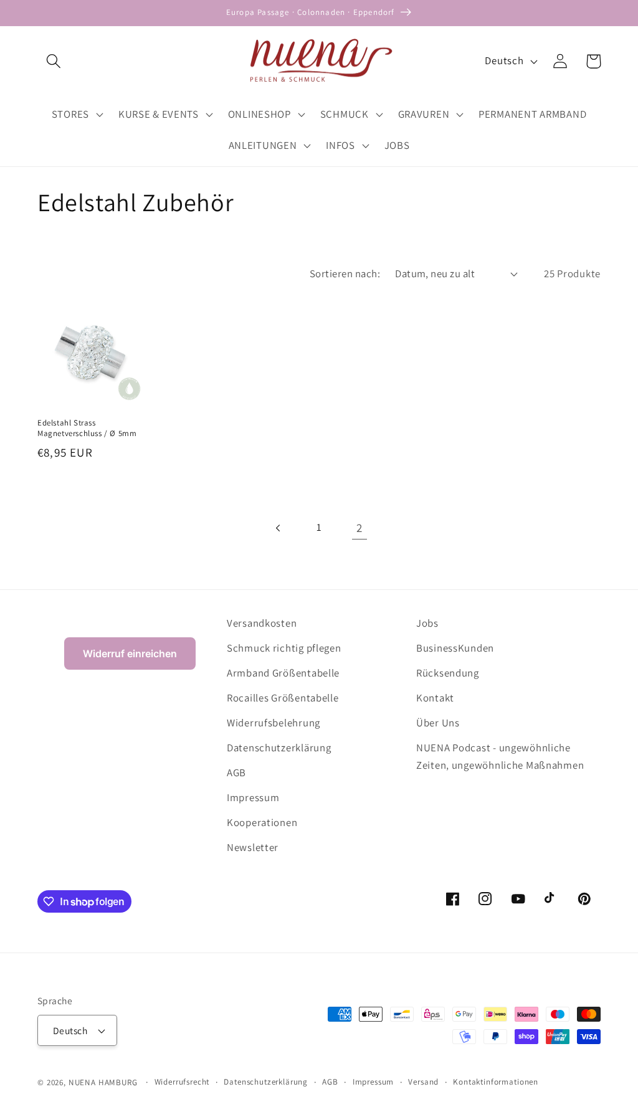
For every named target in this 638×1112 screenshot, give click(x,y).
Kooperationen (262, 822)
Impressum (253, 797)
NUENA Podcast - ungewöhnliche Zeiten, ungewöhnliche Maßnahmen (500, 756)
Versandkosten (262, 623)
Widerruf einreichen (130, 653)
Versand (423, 1081)
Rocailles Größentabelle (283, 698)
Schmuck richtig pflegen (284, 648)
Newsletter (253, 847)
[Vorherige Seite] (278, 527)
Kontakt (435, 698)
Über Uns (438, 722)
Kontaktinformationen (495, 1081)
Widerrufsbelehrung (273, 722)
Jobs (427, 623)
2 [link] (359, 528)
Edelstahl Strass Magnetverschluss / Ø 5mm (86, 428)
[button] (53, 61)
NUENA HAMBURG (103, 1082)
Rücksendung (447, 673)
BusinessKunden (455, 648)
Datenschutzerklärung (279, 747)
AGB (236, 772)
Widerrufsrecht (182, 1081)
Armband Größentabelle (283, 673)
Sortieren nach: (345, 273)
